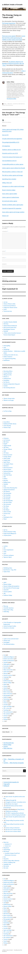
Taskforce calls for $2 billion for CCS (11, 149)
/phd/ (4, 582)
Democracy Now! (7, 454)
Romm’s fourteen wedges (8, 190)
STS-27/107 (6, 708)
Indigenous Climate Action (10, 307)
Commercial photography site (11, 782)
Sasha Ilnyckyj (7, 425)
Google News (6, 460)
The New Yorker (7, 502)
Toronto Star (6, 513)
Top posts (6, 858)
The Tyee (5, 508)
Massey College (7, 584)
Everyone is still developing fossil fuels (15, 815)
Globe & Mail (6, 458)
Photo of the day (7, 693)
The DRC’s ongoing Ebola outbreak (15, 813)
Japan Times (6, 462)
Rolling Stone (6, 482)
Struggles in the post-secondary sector (16, 802)
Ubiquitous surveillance (12, 811)
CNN (4, 451)
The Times (6, 506)
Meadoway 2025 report (12, 804)
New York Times (7, 475)
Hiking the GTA (7, 374)
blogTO (5, 443)
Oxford (5, 688)
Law (24, 103)
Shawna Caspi (7, 427)
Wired (5, 519)
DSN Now (5, 323)
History (5, 673)
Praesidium (6, 380)
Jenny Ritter (6, 422)
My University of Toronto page (11, 588)
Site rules (5, 868)
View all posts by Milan (11, 98)
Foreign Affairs (7, 456)
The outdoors (6, 713)
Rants (4, 701)
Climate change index (9, 398)
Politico (5, 478)
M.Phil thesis (6, 680)
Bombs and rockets (8, 658)
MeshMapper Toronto (9, 329)
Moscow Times (7, 469)
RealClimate (6, 360)
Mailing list (6, 785)
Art (4, 655)
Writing (5, 719)
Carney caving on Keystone (13, 827)
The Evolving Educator (9, 387)
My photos (6, 847)
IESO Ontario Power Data (9, 327)
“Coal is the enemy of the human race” (12, 157)
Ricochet (5, 480)
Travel (5, 717)
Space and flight (7, 706)
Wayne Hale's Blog (8, 609)
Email (4, 257)
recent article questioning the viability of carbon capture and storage (13, 37)
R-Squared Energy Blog (9, 358)
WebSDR (5, 331)
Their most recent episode (9, 36)
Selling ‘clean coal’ (7, 182)
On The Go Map (7, 411)
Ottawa (5, 686)
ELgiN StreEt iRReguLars (9, 533)
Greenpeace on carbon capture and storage (13, 186)
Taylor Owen (6, 571)
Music (5, 684)
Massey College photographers (11, 586)
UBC (4, 593)
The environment (9, 105)
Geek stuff (20, 103)
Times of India (7, 511)
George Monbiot (7, 373)
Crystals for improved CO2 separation (11, 208)
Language (6, 677)
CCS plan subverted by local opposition (12, 138)
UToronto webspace (8, 555)
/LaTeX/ (5, 546)
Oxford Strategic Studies (9, 626)
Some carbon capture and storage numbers (13, 212)
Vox (4, 515)
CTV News (6, 453)
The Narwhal (6, 498)
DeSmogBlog (6, 345)
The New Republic (8, 500)
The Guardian (6, 495)
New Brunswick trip (8, 742)
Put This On (6, 382)
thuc (4, 857)
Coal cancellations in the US (9, 160)
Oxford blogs (6, 849)
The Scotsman (7, 504)
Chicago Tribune (7, 449)
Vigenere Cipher (7, 557)
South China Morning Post (10, 487)
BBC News (6, 442)
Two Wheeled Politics (8, 644)
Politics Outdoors (7, 356)
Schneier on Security (8, 628)
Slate (4, 486)
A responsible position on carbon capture (12, 164)
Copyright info (7, 864)
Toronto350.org (7, 311)
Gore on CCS (5, 135)
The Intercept (7, 497)
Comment (5, 231)
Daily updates (6, 664)
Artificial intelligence (8, 657)
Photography (6, 695)
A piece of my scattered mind (10, 638)
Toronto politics (7, 591)
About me (5, 842)
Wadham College (7, 595)
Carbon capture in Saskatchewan (10, 197)
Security (5, 704)
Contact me (8, 846)
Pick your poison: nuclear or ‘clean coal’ (12, 171)
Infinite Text (6, 640)
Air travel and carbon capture (9, 201)
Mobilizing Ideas (7, 568)
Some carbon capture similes (9, 193)
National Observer (8, 471)
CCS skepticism (6, 146)
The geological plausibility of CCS (10, 142)
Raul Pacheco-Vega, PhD (9, 569)
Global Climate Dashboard (10, 325)
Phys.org (5, 606)
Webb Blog (6, 611)
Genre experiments (8, 549)
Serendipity (6, 642)
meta (4, 553)
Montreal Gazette (8, 467)
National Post (6, 473)
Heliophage (6, 349)
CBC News (6, 447)
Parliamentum (7, 378)
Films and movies (8, 669)
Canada (5, 662)
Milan (5, 103)
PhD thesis (6, 690)
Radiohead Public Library (9, 423)
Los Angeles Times (8, 464)
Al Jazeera (6, 438)
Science (5, 702)
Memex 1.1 (6, 376)
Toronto (5, 715)
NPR (4, 476)
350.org (5, 302)
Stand (5, 309)
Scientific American (8, 608)
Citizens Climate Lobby (9, 303)
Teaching (5, 710)
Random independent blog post (11, 384)
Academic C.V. (8, 844)
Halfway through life (11, 800)
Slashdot (5, 484)
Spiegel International (8, 489)
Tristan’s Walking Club (9, 862)
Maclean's (6, 465)
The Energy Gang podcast (8, 23)
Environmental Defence (9, 305)
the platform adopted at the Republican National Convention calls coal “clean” (13, 63)
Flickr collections (7, 748)
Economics (15, 103)
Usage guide (6, 784)
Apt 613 (5, 529)
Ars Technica (6, 440)
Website (4, 264)
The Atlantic (6, 491)
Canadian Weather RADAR (10, 322)
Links (4, 551)
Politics (3, 105)
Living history (20, 809)
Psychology (6, 699)
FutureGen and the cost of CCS (10, 153)
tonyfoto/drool (7, 535)
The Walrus (6, 509)
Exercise (5, 668)
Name (4, 251)
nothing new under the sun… (10, 354)
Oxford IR (5, 589)
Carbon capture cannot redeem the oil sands (13, 168)
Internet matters (7, 675)
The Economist (7, 493)
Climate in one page (8, 400)
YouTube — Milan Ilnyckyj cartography (13, 762)
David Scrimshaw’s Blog (9, 531)
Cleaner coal (5, 215)
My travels (6, 866)
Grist (4, 347)
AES (4, 548)
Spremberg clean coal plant (9, 179)
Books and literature (8, 660)
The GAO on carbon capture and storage (12, 175)
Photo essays (6, 691)
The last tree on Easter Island (13, 829)
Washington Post (7, 517)
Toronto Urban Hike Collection (11, 860)
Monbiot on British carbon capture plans (12, 204)
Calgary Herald (7, 445)
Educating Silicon (7, 371)
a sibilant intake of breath (12, 5)
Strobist (5, 385)
